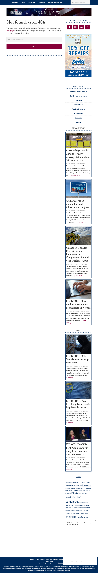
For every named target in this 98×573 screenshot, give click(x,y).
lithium (77, 510)
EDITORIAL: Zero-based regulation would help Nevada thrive (78, 404)
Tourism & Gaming (78, 109)
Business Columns (70, 488)
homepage (10, 30)
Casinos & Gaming (80, 488)
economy (68, 493)
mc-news (84, 513)
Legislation (78, 100)
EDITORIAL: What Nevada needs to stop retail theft (77, 359)
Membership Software (80, 561)
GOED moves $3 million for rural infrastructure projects (77, 204)
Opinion (78, 122)
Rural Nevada (78, 113)
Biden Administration (75, 485)
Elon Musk (81, 493)
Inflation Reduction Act (82, 507)
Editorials (75, 493)
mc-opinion (70, 516)
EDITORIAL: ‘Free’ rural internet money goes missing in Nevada (78, 304)
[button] (78, 55)
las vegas (73, 510)
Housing (67, 507)
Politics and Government (78, 96)
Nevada (80, 517)
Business (78, 118)
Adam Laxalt (69, 482)
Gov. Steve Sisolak (83, 502)
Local (81, 510)
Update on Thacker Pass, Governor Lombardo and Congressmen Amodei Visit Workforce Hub (77, 254)
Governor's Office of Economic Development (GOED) (77, 505)
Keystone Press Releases (78, 92)
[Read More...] (75, 175)
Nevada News (78, 105)
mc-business (75, 513)
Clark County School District (81, 490)
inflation (73, 507)
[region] (78, 55)
